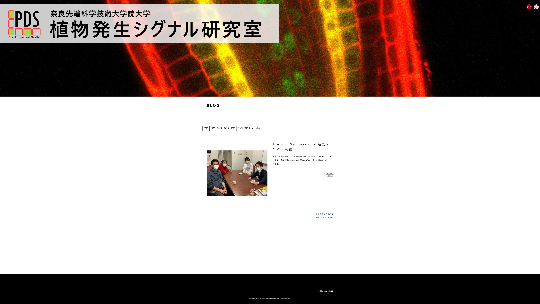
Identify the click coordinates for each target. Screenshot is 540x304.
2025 (213, 128)
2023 (226, 128)
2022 (233, 128)
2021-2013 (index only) (249, 128)
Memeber (329, 173)
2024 (219, 128)
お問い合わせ (324, 291)
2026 (206, 128)
